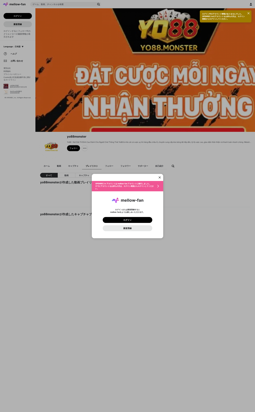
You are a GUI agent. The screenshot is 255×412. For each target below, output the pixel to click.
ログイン (127, 220)
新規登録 (127, 228)
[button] (127, 186)
